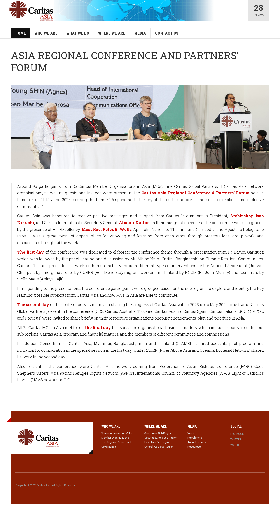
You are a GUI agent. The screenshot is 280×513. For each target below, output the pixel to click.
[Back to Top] (4, 508)
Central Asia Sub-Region (158, 446)
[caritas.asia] (38, 438)
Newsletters (194, 437)
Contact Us (166, 33)
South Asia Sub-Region (158, 433)
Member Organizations (115, 437)
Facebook (237, 433)
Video (190, 433)
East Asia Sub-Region (157, 442)
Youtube (236, 445)
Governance (108, 446)
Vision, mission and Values (118, 433)
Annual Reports (196, 442)
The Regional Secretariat (116, 442)
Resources (194, 446)
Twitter (235, 439)
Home (20, 33)
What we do (77, 33)
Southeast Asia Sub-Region (160, 437)
